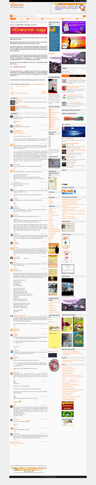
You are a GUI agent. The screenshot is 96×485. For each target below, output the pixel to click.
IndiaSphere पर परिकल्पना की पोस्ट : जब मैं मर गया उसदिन (73, 389)
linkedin (82, 1)
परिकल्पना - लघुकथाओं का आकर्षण (72, 143)
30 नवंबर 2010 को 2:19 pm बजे (44, 182)
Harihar (52, 110)
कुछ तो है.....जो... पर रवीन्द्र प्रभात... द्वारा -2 (70, 381)
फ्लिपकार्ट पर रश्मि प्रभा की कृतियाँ (68, 209)
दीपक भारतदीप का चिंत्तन (53, 228)
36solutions (15, 247)
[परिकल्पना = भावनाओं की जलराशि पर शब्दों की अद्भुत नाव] (64, 151)
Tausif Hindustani (17, 182)
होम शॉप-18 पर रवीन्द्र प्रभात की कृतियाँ (69, 218)
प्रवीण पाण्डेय (15, 242)
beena (52, 127)
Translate (71, 72)
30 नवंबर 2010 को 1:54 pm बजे (44, 130)
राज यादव (51, 218)
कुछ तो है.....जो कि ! (52, 208)
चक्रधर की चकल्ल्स (52, 212)
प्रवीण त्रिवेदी (15, 334)
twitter (75, 1)
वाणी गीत (14, 405)
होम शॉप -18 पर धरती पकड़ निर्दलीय (69, 216)
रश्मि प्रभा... (53, 124)
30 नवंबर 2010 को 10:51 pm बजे (43, 350)
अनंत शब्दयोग (51, 226)
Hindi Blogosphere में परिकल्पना (68, 398)
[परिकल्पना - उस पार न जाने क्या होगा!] (74, 131)
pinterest (86, 1)
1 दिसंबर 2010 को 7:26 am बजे (44, 396)
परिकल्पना (65, 5)
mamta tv (51, 236)
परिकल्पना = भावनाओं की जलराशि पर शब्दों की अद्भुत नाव (76, 150)
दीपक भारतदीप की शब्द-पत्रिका (54, 229)
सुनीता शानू (52, 125)
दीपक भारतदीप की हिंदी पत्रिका (54, 231)
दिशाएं (50, 241)
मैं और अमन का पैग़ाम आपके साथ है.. (19, 443)
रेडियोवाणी (51, 210)
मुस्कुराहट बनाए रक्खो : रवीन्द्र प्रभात (26, 18)
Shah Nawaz (53, 114)
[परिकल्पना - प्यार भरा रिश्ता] (64, 158)
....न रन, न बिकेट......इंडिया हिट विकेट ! (74, 102)
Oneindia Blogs (52, 305)
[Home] (11, 22)
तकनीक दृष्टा (51, 307)
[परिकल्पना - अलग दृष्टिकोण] (64, 164)
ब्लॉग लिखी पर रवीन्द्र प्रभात (67, 386)
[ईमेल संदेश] (11, 88)
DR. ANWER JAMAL (17, 125)
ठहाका (50, 194)
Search (84, 16)
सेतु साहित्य (51, 201)
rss (80, 1)
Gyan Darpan (16, 372)
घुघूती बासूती (51, 238)
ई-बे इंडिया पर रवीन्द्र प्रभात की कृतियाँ (69, 202)
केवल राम (15, 428)
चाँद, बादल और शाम (52, 233)
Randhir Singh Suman (55, 112)
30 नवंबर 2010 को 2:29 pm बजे (44, 198)
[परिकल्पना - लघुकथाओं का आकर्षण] (64, 145)
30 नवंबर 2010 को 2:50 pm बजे (44, 206)
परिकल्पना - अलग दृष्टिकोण (71, 162)
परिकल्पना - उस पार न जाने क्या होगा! (68, 138)
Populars (65, 75)
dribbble (84, 1)
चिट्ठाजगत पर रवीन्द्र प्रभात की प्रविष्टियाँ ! (70, 391)
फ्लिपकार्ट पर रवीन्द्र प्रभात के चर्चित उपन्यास (70, 207)
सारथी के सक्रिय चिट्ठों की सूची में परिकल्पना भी (71, 384)
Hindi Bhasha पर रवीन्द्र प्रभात (68, 388)
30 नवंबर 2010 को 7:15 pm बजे (44, 328)
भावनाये (50, 221)
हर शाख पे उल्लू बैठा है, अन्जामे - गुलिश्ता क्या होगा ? (71, 351)
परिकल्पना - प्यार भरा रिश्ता (71, 156)
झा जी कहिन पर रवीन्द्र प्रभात (68, 370)
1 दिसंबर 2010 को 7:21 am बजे (44, 372)
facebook (77, 1)
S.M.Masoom (16, 441)
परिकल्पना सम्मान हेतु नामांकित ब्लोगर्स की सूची (74, 79)
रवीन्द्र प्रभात (19, 86)
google (78, 1)
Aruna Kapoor (53, 109)
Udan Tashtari (16, 419)
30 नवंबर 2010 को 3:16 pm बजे (44, 247)
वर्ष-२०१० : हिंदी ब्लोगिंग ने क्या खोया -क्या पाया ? (23, 25)
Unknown (15, 269)
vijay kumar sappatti (55, 129)
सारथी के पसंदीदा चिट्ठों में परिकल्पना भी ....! (70, 399)
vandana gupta (16, 257)
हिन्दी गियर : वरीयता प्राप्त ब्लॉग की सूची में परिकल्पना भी (72, 375)
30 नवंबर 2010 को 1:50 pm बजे (44, 115)
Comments (73, 75)
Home (11, 16)
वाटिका (50, 200)
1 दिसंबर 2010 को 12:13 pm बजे (43, 441)
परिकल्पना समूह (25, 86)
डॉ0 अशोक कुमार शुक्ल (54, 119)
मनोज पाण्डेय (15, 198)
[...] (18, 103)
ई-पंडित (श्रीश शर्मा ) (52, 310)
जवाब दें (14, 123)
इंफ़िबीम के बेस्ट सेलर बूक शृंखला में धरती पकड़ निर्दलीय (72, 199)
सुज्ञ (14, 189)
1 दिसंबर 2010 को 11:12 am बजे (43, 433)
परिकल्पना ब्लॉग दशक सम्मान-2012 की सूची (74, 94)
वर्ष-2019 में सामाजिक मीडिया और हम (61, 18)
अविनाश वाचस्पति (53, 117)
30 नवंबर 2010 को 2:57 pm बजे (44, 214)
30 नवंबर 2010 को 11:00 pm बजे (43, 357)
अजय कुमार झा (15, 206)
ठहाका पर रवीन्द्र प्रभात (67, 383)
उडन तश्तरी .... (52, 213)
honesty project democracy (19, 315)
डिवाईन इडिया (51, 219)
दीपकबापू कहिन (51, 234)
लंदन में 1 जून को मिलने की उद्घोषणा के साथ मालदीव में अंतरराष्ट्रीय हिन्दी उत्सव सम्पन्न (83, 18)
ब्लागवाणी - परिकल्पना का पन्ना (68, 367)
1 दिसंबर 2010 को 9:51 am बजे (44, 427)
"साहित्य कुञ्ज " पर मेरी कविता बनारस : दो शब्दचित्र (71, 396)
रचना (14, 144)
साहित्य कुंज (51, 203)
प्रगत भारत (51, 224)
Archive (81, 75)
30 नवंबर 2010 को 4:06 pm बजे (44, 256)
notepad (51, 223)
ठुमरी (50, 239)
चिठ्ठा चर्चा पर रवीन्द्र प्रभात (67, 373)
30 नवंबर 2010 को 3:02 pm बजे (44, 233)
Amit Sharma (16, 115)
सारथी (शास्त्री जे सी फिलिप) (54, 312)
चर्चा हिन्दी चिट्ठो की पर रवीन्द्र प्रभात (69, 368)
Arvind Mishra (16, 328)
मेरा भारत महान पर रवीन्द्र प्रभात (68, 372)
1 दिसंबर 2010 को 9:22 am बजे (44, 405)
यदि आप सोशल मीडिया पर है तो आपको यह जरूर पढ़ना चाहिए (44, 18)
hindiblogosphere (52, 308)
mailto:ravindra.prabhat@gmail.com (38, 84)
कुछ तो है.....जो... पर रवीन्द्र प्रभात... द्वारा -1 (70, 379)
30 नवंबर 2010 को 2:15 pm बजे (44, 164)
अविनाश (14, 262)
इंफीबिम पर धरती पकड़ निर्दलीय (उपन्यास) (69, 201)
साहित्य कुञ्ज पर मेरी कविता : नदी (68, 393)
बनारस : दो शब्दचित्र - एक (67, 394)
